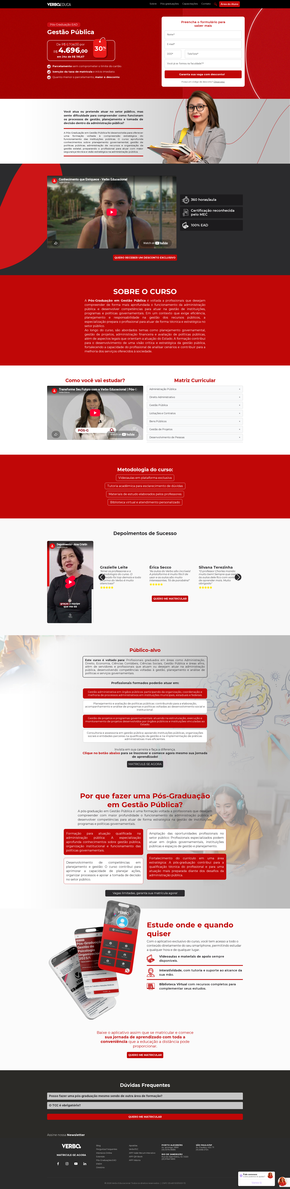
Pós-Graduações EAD (106, 1160)
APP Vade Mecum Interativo (142, 1153)
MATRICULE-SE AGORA (145, 764)
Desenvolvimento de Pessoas (194, 437)
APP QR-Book (135, 1156)
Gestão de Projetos (194, 429)
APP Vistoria (134, 1160)
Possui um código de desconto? (203, 82)
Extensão (100, 1156)
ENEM (99, 1164)
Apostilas (133, 1145)
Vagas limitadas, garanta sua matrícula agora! (145, 893)
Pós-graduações (169, 3)
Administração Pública (194, 389)
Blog (98, 1145)
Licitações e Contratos (194, 413)
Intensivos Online (104, 1153)
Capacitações (190, 3)
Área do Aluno (229, 4)
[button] (238, 577)
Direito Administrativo (194, 397)
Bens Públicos (194, 421)
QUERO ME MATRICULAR (170, 598)
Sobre (153, 3)
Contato (206, 3)
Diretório (100, 1167)
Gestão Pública (194, 405)
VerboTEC (133, 1149)
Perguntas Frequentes (106, 1149)
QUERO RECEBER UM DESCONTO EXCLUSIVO (145, 257)
